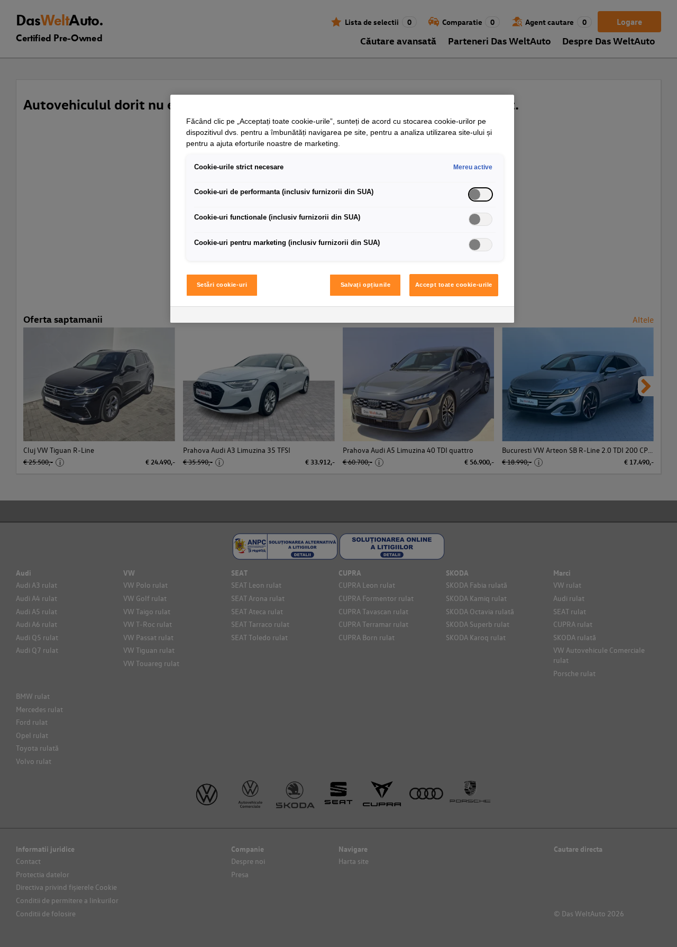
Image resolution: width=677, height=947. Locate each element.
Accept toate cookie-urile (453, 284)
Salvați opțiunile (366, 284)
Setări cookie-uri (222, 284)
